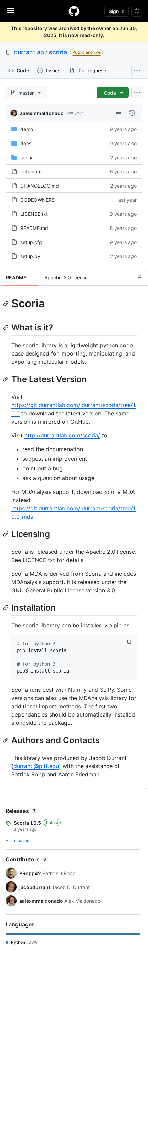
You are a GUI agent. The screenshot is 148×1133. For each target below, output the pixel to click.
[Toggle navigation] (11, 11)
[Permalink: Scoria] (6, 303)
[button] (129, 642)
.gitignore (31, 171)
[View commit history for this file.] (132, 113)
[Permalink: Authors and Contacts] (6, 740)
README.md (34, 228)
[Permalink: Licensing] (6, 534)
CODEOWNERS (37, 200)
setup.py (30, 256)
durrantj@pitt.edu (36, 766)
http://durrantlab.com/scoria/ (62, 435)
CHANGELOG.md (39, 186)
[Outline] (139, 277)
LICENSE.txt (34, 214)
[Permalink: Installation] (6, 607)
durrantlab (29, 52)
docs (25, 143)
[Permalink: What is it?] (6, 327)
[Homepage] (74, 11)
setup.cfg (31, 242)
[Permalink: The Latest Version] (6, 379)
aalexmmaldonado (42, 113)
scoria (58, 52)
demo (26, 129)
